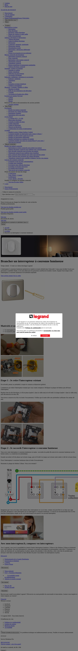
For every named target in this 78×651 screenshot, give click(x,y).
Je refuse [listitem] (34, 335)
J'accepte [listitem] (45, 335)
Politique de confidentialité (33, 328)
